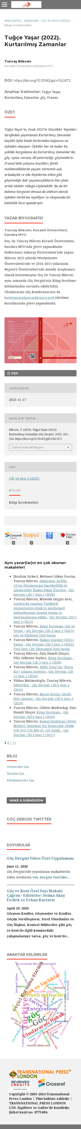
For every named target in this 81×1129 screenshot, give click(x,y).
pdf (14, 373)
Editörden (22, 685)
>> (14, 742)
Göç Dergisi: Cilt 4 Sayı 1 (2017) (41, 732)
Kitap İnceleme (60, 658)
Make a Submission (26, 800)
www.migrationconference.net (29, 297)
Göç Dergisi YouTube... (51, 877)
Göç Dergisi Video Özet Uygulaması (40, 858)
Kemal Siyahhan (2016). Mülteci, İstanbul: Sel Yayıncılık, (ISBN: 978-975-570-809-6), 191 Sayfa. (45, 725)
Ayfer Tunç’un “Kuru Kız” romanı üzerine (43, 669)
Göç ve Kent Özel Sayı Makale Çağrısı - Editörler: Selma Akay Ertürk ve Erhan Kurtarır (36, 895)
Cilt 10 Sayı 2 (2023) (55, 20)
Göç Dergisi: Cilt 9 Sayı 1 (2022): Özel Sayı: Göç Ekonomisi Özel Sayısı (44, 646)
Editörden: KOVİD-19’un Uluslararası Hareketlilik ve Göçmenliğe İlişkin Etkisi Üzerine (41, 585)
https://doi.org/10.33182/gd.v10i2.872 (42, 81)
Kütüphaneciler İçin (20, 780)
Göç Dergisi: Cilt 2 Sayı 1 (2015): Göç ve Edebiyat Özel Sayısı (44, 633)
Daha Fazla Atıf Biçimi (27, 447)
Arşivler (31, 20)
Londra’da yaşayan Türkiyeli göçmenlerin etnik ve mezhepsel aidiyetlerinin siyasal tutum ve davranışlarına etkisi (39, 610)
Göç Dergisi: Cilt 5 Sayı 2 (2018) (37, 662)
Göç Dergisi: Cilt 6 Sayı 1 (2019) (41, 714)
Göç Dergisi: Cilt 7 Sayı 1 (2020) (44, 592)
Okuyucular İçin (18, 767)
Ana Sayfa (12, 20)
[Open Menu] (4, 4)
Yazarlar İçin (15, 773)
